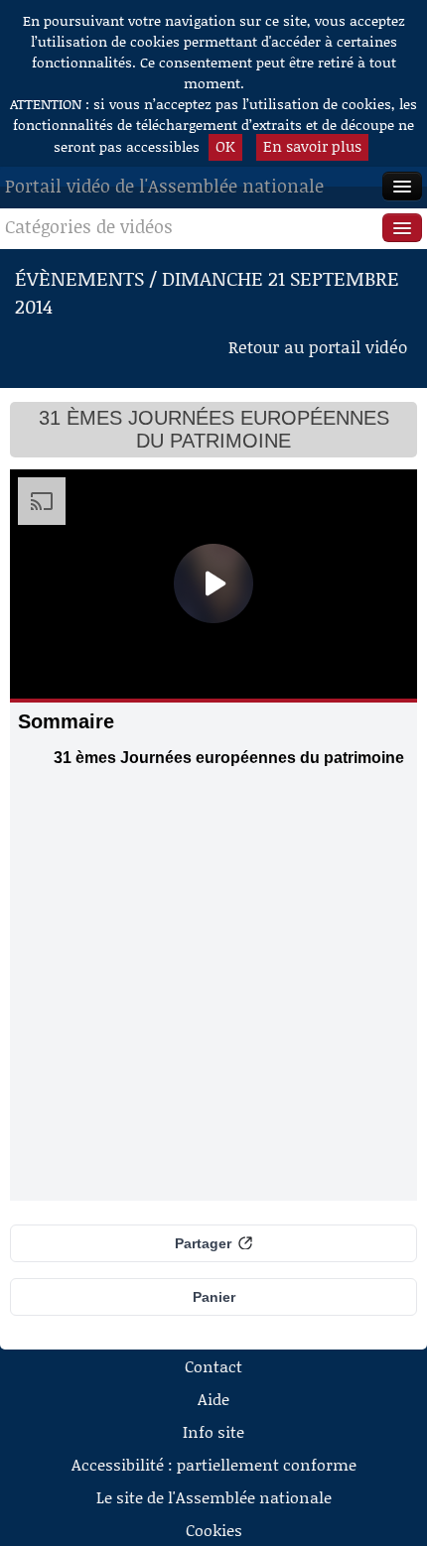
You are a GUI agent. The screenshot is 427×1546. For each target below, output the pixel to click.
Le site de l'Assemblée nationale (214, 1496)
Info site (213, 1431)
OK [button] (225, 146)
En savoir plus (312, 146)
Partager (203, 1243)
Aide (213, 1398)
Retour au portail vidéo (317, 346)
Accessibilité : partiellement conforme (213, 1464)
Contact (213, 1365)
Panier (214, 1297)
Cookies (214, 1529)
